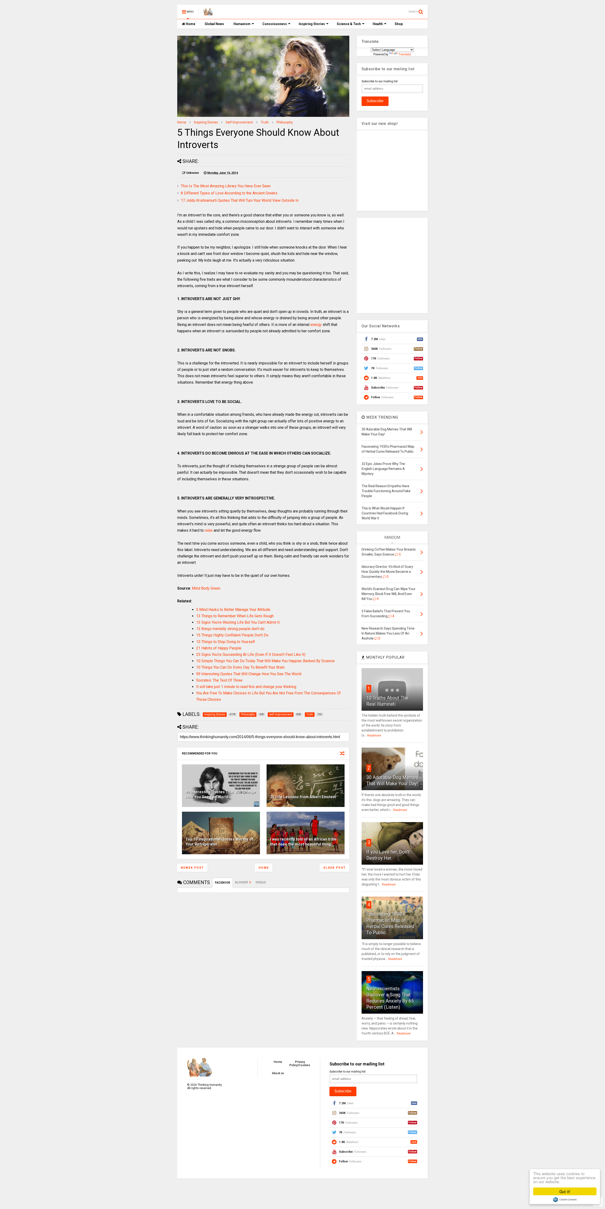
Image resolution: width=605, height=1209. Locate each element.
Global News (214, 24)
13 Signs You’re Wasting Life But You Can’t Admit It (238, 622)
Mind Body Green (206, 588)
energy (316, 324)
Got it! (564, 1191)
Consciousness (274, 24)
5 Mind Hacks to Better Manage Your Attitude (233, 609)
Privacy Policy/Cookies (299, 1063)
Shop (399, 24)
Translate (404, 54)
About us (278, 1073)
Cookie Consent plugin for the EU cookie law (565, 1199)
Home (190, 24)
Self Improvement (239, 122)
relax (209, 530)
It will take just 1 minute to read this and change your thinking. (246, 686)
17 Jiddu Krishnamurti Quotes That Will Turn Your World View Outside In (239, 200)
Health (378, 24)
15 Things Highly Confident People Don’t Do (232, 635)
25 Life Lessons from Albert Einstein (303, 797)
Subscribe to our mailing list (380, 81)
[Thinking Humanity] (208, 13)
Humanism (242, 24)
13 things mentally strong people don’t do (230, 628)
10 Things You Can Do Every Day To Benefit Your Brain (240, 667)
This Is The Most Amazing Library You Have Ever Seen (226, 186)
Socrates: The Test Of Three (219, 680)
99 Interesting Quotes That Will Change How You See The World (248, 674)
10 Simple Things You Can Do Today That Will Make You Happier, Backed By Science (265, 661)
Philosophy (285, 122)
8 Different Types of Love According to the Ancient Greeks (229, 193)
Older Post (334, 867)
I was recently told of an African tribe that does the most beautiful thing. (303, 841)
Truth (265, 122)
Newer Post (192, 867)
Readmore (374, 735)
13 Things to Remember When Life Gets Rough (235, 616)
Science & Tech (349, 24)
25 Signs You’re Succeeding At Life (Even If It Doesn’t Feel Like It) (250, 654)
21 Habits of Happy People (218, 648)
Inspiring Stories (312, 24)
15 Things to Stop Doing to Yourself (225, 642)
